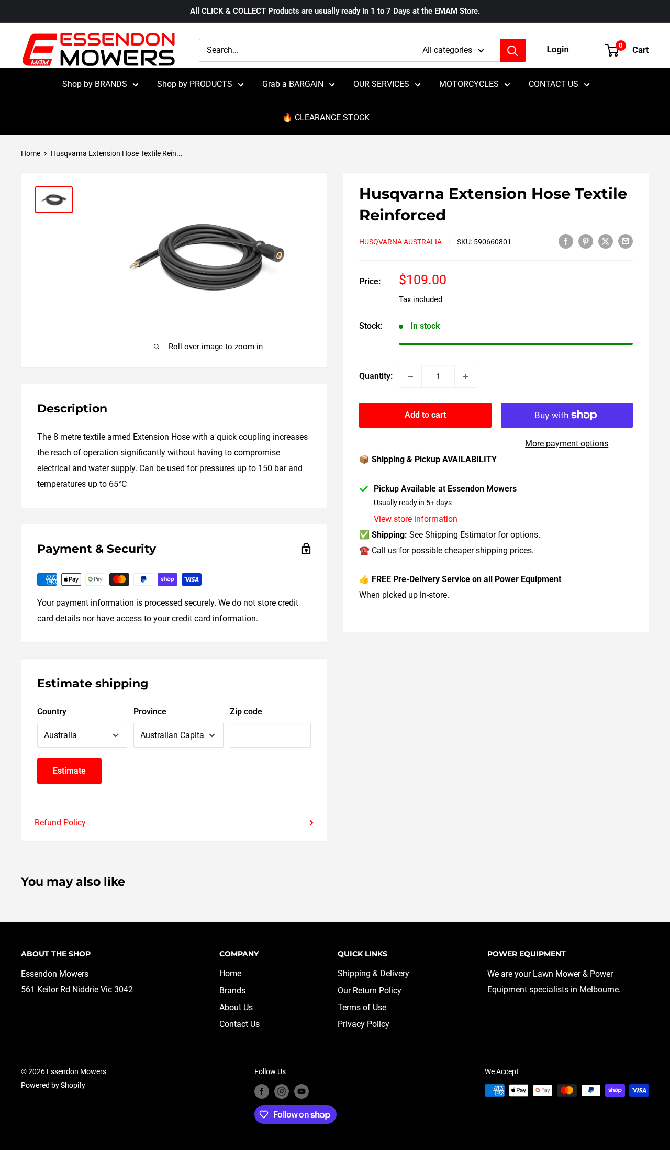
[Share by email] (625, 241)
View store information (415, 519)
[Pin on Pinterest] (585, 241)
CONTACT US (553, 84)
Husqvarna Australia (400, 242)
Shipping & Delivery (373, 973)
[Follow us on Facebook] (261, 1091)
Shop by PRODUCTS (194, 84)
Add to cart (425, 415)
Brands (232, 991)
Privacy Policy (363, 1024)
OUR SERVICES (381, 84)
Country (51, 712)
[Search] (513, 50)
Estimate (69, 771)
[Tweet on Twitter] (605, 241)
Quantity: (376, 376)
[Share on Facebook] (566, 241)
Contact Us (239, 1024)
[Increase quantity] (466, 376)
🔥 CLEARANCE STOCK (326, 117)
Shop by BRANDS (94, 84)
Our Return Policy (369, 991)
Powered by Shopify (53, 1085)
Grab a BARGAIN (292, 84)
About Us (236, 1007)
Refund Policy (60, 823)
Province (149, 712)
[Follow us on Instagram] (281, 1091)
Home (30, 153)
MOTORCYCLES (469, 84)
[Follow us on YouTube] (301, 1091)
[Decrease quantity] (410, 376)
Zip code (246, 712)
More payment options (566, 444)
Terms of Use (362, 1007)
